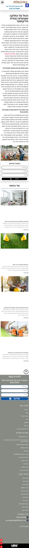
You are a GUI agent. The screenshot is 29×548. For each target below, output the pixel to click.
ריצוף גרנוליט (24, 461)
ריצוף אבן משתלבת (23, 437)
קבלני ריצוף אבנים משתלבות (21, 454)
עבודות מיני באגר (24, 470)
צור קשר (26, 426)
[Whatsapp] (1, 543)
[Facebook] (1, 540)
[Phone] (1, 546)
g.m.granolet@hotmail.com (16, 520)
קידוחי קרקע (25, 510)
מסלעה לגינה (25, 507)
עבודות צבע (25, 478)
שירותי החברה (24, 416)
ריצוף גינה (25, 464)
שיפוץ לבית (25, 497)
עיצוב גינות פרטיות (23, 504)
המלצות (26, 422)
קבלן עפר (26, 451)
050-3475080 (14, 9)
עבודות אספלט (24, 488)
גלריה (26, 419)
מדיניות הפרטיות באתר (22, 429)
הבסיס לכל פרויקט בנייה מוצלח (18, 353)
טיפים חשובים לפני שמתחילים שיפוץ (16, 308)
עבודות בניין (25, 485)
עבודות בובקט (24, 467)
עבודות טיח (25, 481)
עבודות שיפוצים (24, 448)
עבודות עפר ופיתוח (23, 457)
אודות (26, 413)
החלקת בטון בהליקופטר (22, 445)
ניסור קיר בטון (24, 491)
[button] (2, 2)
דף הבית (26, 410)
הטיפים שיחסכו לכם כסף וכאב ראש (16, 221)
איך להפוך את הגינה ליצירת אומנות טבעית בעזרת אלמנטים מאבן (15, 440)
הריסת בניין (25, 501)
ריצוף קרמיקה (24, 494)
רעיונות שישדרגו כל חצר (20, 265)
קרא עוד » (25, 230)
